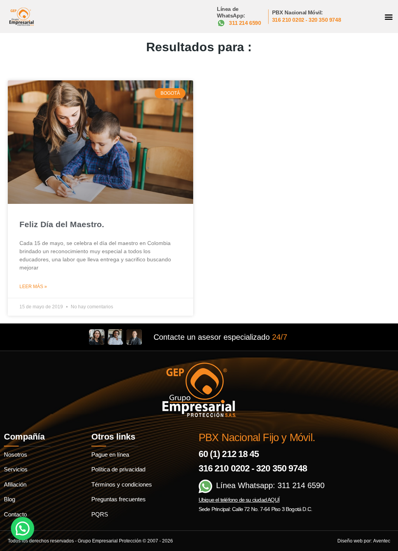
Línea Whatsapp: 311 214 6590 (270, 485)
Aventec (381, 541)
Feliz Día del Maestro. (61, 224)
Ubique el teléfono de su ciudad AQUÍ (239, 500)
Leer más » (33, 286)
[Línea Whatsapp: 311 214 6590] (205, 486)
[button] (388, 16)
